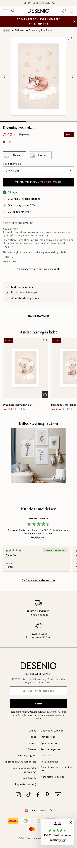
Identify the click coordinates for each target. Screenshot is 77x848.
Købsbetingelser (50, 752)
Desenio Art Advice (52, 734)
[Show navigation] (5, 10)
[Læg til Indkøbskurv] (45, 398)
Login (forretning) (25, 788)
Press (33, 740)
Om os (32, 734)
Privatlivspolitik (50, 765)
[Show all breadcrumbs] (6, 34)
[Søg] (13, 10)
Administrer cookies (53, 780)
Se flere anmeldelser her (38, 583)
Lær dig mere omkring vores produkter (39, 272)
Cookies (45, 759)
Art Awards (29, 781)
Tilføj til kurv (38, 185)
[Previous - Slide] (4, 80)
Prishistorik (9, 265)
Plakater (20, 34)
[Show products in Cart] (72, 10)
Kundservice (48, 740)
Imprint (32, 746)
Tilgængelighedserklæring (20, 765)
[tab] (13, 123)
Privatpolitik (36, 715)
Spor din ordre (49, 746)
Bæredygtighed (27, 759)
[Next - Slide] (73, 80)
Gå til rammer (38, 319)
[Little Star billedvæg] (38, 459)
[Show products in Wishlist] (64, 10)
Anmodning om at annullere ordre (57, 773)
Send (38, 707)
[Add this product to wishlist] (70, 42)
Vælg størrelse (12, 167)
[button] (57, 832)
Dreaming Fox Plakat (41, 34)
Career (32, 752)
